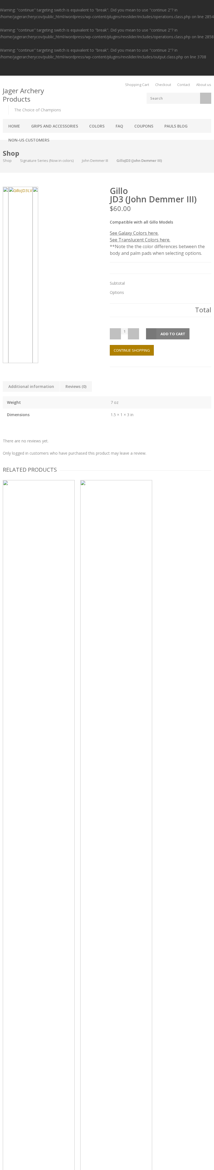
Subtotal (117, 283)
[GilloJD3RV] (5, 275)
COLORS (96, 126)
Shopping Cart (137, 84)
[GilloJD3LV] (20, 275)
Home (14, 126)
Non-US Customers (28, 140)
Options (117, 292)
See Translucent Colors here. (140, 240)
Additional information (31, 386)
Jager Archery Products (23, 95)
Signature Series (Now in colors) (47, 160)
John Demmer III (95, 160)
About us (203, 84)
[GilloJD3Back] (35, 275)
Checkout (163, 84)
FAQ (119, 126)
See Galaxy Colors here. (134, 233)
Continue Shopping (132, 350)
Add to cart (172, 333)
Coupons (143, 126)
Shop (7, 160)
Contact (183, 84)
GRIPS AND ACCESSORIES (54, 126)
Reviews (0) (75, 386)
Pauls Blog (176, 126)
